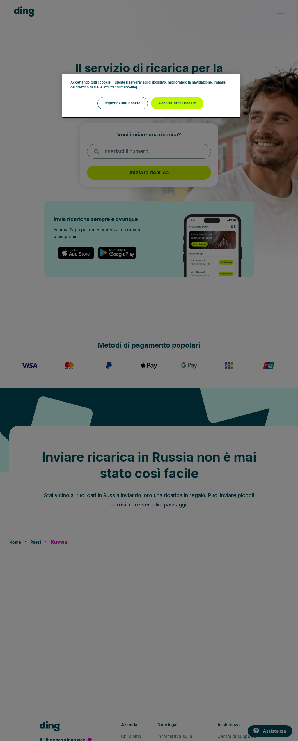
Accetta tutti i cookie (177, 103)
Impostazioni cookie (123, 103)
